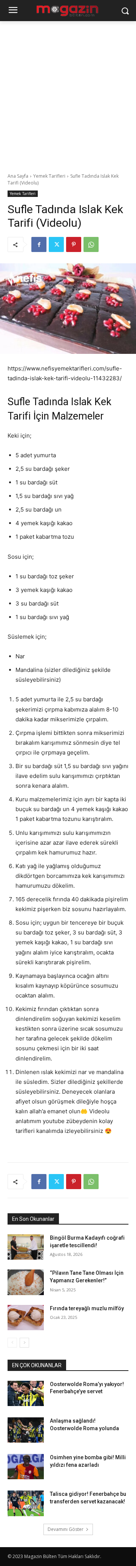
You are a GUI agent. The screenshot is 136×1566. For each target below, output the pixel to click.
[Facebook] (38, 244)
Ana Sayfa (18, 176)
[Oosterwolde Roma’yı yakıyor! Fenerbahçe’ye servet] (26, 1393)
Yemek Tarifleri (49, 176)
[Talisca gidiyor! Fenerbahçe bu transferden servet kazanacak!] (26, 1503)
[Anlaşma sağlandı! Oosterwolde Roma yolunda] (26, 1430)
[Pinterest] (73, 244)
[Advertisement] (68, 93)
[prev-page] (12, 1343)
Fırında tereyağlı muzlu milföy (87, 1308)
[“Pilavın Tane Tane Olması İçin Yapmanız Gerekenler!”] (26, 1282)
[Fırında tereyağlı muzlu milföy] (26, 1317)
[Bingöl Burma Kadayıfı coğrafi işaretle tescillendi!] (26, 1247)
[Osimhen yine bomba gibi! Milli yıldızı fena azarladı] (26, 1466)
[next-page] (24, 1343)
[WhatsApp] (91, 244)
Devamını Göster (65, 1529)
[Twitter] (56, 244)
